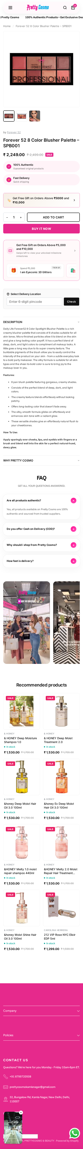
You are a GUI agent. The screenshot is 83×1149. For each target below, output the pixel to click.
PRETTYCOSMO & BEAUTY (39, 1140)
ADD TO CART (53, 217)
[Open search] (65, 8)
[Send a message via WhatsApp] (74, 1133)
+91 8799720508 (20, 1076)
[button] (13, 1128)
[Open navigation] (10, 7)
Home (7, 26)
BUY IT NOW (41, 229)
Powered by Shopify (67, 1140)
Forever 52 (14, 132)
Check (71, 301)
